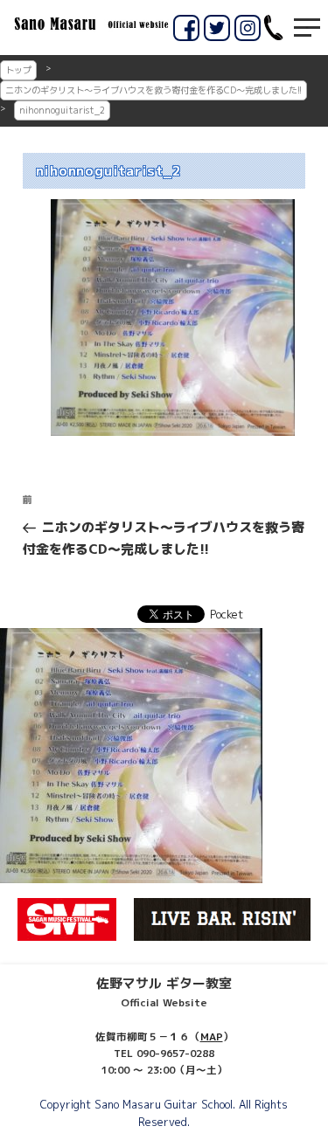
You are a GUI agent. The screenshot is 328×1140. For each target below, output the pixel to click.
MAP (211, 1037)
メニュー (307, 27)
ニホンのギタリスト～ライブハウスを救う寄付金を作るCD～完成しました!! (153, 90)
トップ (18, 70)
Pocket (226, 614)
